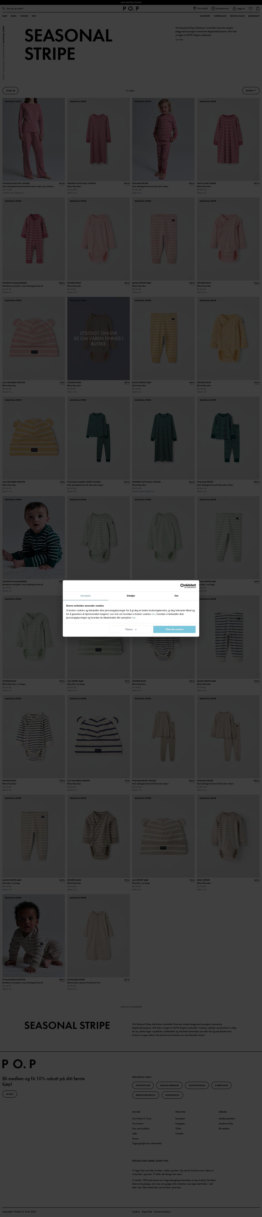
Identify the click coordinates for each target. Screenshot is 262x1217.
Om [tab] (176, 595)
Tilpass (129, 629)
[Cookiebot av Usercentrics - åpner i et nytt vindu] (182, 586)
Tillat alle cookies (174, 629)
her (153, 614)
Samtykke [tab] (85, 595)
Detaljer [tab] (131, 595)
